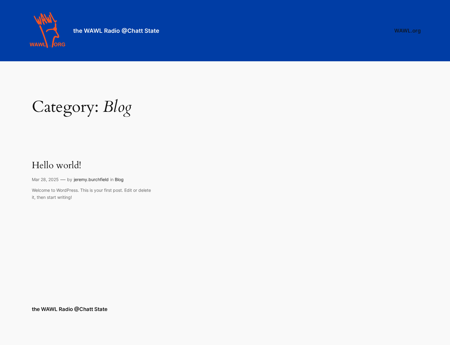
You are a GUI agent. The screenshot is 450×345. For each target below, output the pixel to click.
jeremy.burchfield (91, 179)
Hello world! (56, 165)
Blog (119, 179)
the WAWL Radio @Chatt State (116, 30)
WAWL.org (407, 31)
